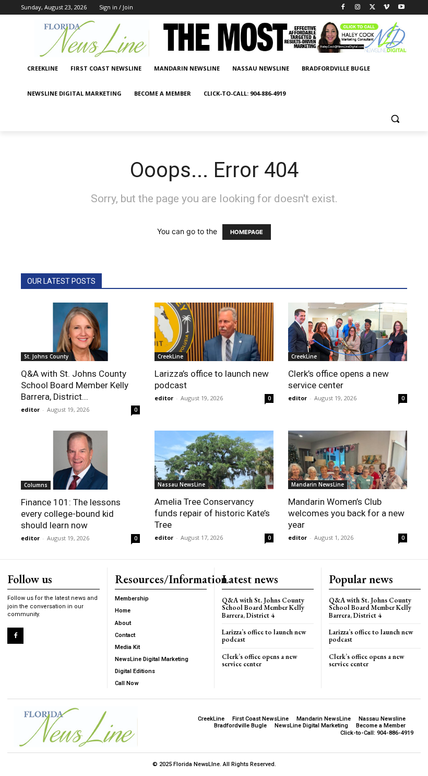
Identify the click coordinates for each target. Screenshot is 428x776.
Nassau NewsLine (181, 484)
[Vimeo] (387, 8)
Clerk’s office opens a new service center (259, 660)
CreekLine (170, 356)
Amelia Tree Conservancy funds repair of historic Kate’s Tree (212, 513)
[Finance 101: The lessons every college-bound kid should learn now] (80, 460)
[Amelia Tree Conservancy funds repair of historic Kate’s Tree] (214, 460)
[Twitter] (372, 8)
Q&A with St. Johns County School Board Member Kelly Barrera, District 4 (263, 608)
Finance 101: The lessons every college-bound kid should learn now (71, 513)
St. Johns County (46, 356)
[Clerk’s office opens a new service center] (347, 332)
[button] (395, 119)
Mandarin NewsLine (317, 484)
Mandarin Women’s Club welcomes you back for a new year (346, 513)
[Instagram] (358, 8)
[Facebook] (343, 8)
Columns (35, 485)
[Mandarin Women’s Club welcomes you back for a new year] (347, 460)
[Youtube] (401, 8)
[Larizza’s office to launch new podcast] (214, 332)
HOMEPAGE (246, 232)
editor (30, 409)
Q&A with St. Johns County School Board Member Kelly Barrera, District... (74, 385)
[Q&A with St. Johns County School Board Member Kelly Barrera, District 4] (80, 332)
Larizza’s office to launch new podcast (264, 636)
